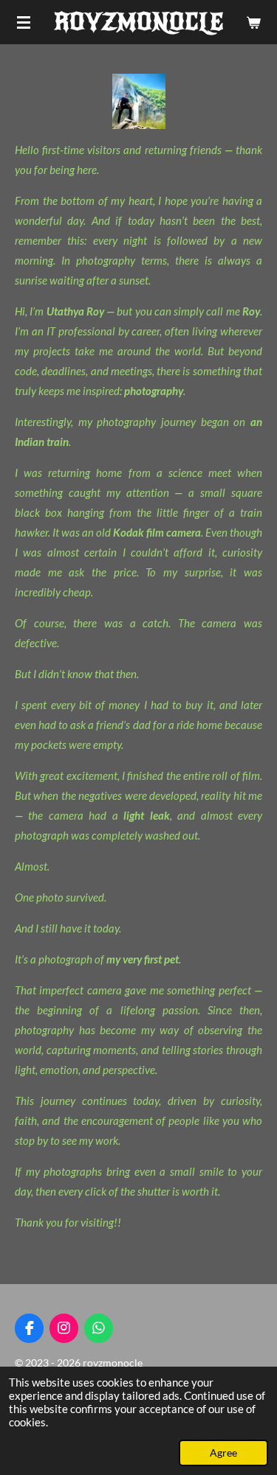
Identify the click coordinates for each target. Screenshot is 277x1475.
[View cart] (253, 22)
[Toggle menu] (23, 22)
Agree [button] (223, 1453)
